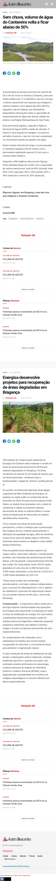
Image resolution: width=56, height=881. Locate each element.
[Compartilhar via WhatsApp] (13, 73)
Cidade (6, 308)
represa (39, 219)
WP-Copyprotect (24, 875)
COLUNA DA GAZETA (13, 259)
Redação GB (11, 33)
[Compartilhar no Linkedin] (18, 73)
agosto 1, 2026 (9, 278)
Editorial (23, 856)
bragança (13, 219)
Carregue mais (28, 289)
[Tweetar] (9, 73)
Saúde (40, 856)
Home (5, 12)
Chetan (15, 875)
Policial (32, 856)
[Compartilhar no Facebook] (4, 73)
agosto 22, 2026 (9, 263)
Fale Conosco (9, 859)
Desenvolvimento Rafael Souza (16, 866)
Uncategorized (15, 372)
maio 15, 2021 (25, 33)
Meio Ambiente (15, 12)
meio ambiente (26, 219)
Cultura (14, 856)
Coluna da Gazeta (11, 256)
